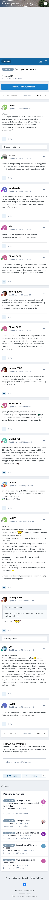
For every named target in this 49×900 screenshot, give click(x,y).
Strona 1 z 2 (27, 96)
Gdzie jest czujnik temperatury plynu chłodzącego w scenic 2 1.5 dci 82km (21, 803)
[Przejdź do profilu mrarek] (4, 484)
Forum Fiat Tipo (36, 878)
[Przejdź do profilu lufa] (43, 822)
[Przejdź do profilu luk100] (4, 705)
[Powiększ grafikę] (11, 499)
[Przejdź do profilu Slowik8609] (4, 257)
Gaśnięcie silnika (23, 821)
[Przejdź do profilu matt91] (4, 107)
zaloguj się (38, 749)
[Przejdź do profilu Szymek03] (43, 801)
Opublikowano (20, 109)
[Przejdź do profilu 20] (4, 648)
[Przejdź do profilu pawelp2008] (4, 293)
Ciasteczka (29, 891)
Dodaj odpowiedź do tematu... (20, 762)
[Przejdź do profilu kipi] (4, 227)
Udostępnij (12, 776)
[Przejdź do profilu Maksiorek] (43, 834)
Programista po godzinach (17, 878)
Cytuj (10, 139)
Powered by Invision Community (24, 896)
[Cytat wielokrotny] (4, 139)
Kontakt (18, 891)
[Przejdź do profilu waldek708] (4, 440)
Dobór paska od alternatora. (27, 833)
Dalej (39, 96)
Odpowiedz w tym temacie (24, 87)
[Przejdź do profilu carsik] (43, 861)
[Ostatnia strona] (45, 96)
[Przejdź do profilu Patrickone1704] (43, 846)
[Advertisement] (24, 32)
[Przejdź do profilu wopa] (4, 156)
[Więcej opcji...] (44, 107)
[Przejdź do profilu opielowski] (4, 189)
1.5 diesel (18, 78)
